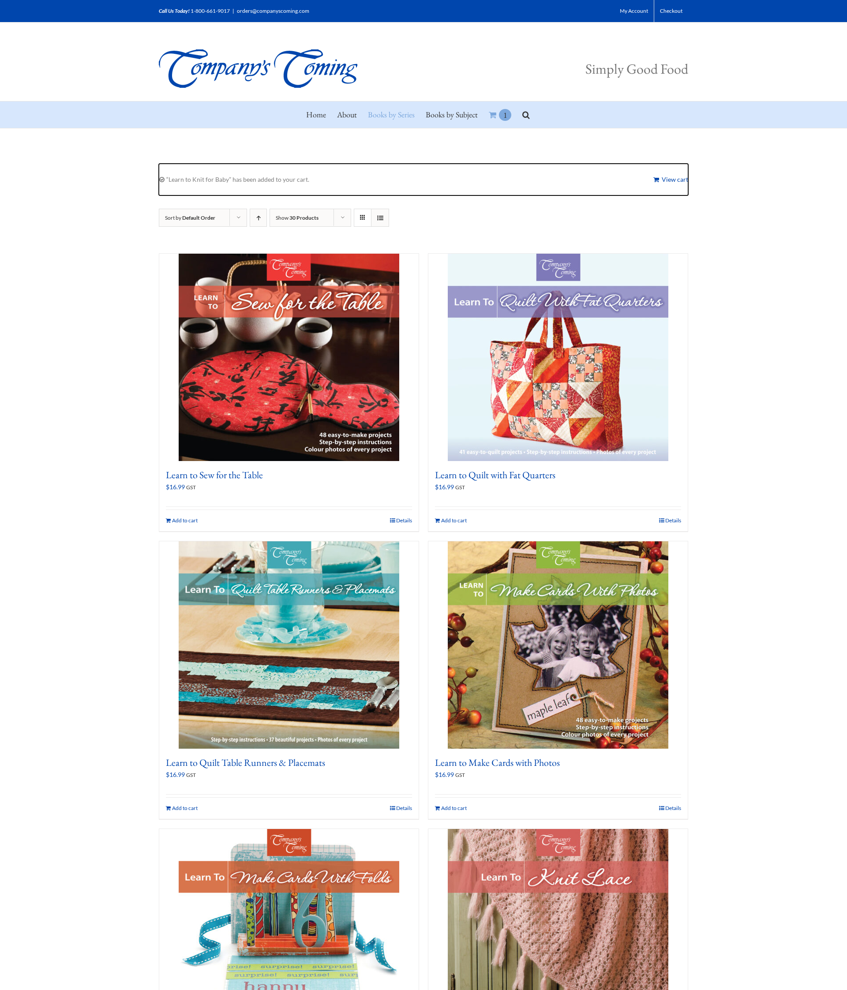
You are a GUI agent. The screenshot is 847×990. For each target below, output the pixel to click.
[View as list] (380, 217)
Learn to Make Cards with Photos (497, 762)
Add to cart (185, 520)
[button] (526, 114)
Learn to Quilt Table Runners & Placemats (245, 762)
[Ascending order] (258, 218)
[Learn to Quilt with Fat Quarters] (558, 357)
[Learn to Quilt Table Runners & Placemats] (289, 645)
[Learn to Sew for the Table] (289, 357)
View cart (675, 179)
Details (404, 520)
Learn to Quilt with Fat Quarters (495, 475)
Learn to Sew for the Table (214, 475)
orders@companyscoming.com (273, 11)
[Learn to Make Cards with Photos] (558, 645)
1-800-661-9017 (210, 11)
